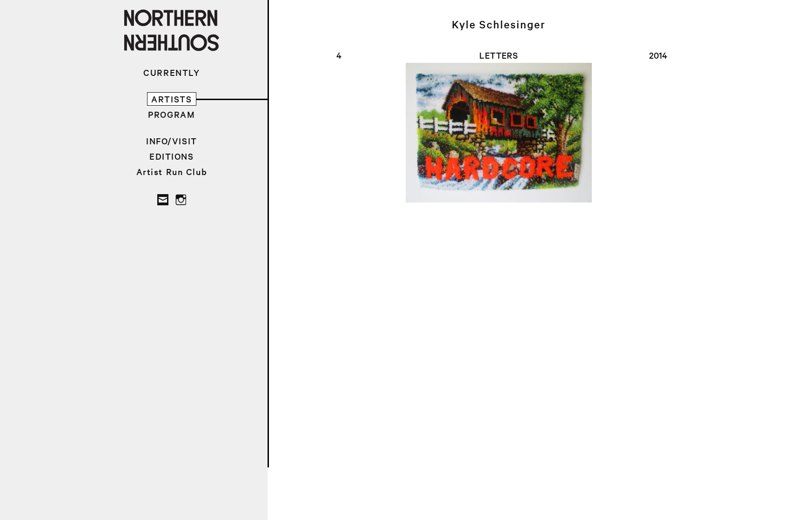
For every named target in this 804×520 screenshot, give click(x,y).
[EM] (162, 199)
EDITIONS (171, 156)
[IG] (180, 199)
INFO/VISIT (171, 141)
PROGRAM (171, 114)
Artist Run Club (172, 171)
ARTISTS (171, 99)
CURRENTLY (171, 72)
